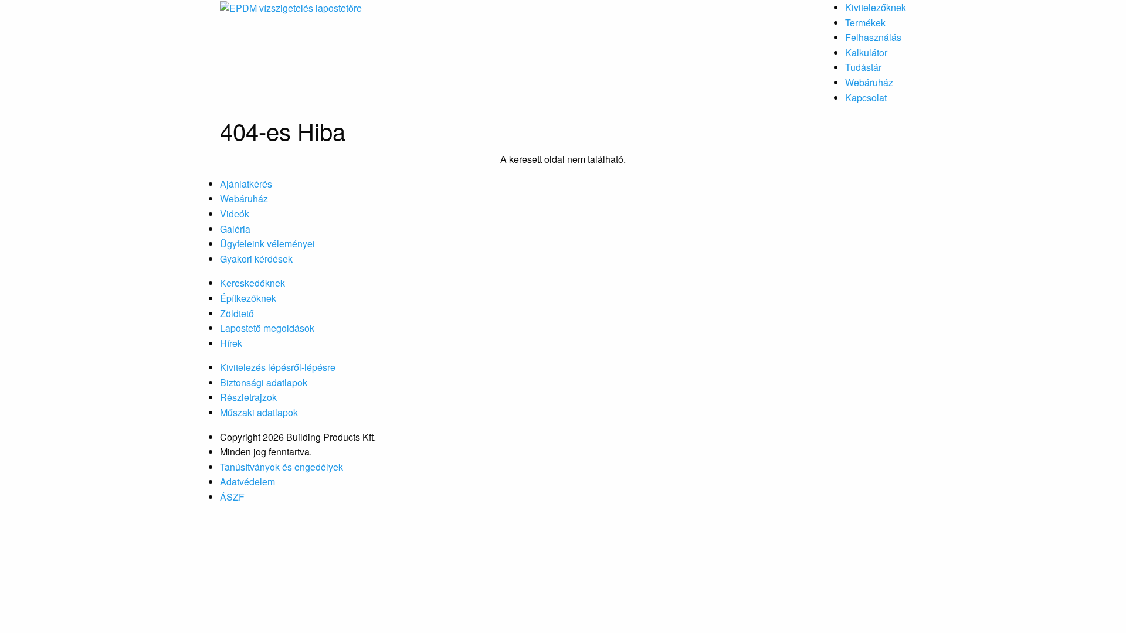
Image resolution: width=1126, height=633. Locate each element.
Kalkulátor (866, 52)
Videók (234, 213)
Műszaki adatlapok (259, 412)
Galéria (235, 229)
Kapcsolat (866, 97)
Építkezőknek (248, 298)
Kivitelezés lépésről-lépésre (277, 367)
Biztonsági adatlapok (263, 382)
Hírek (231, 343)
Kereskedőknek (252, 283)
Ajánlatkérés (246, 183)
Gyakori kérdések (256, 259)
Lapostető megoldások (267, 328)
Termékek (865, 22)
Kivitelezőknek (875, 7)
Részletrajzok (248, 397)
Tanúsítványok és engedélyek (281, 467)
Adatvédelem (247, 481)
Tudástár (863, 67)
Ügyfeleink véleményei (267, 243)
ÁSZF (232, 496)
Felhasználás (873, 37)
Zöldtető (237, 313)
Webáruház (869, 82)
